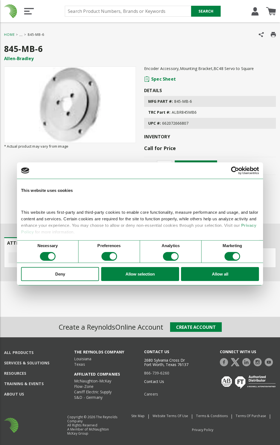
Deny (60, 274)
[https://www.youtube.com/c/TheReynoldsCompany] (270, 361)
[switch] (109, 256)
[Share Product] (261, 34)
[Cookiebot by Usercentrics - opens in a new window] (235, 170)
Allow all (220, 274)
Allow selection (140, 274)
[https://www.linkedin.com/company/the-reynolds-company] (247, 361)
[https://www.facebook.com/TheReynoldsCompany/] (225, 361)
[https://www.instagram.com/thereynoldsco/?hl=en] (258, 361)
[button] (29, 11)
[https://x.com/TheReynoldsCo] (236, 361)
